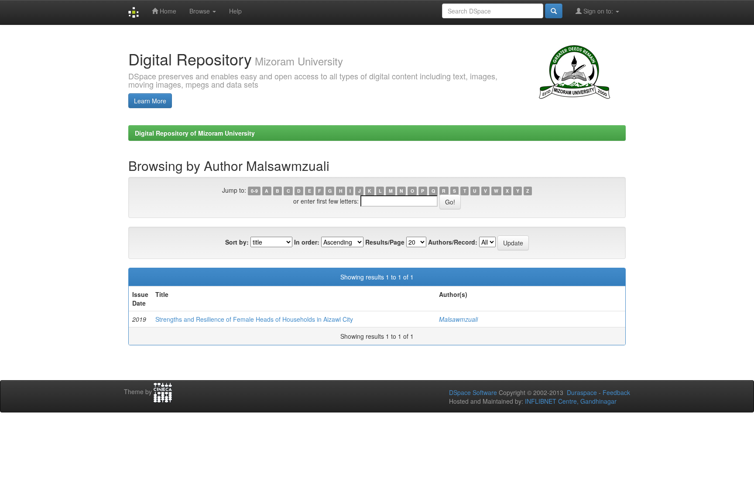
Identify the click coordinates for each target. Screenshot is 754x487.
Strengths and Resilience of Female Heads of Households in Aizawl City (254, 319)
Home (167, 11)
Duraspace (582, 392)
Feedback (616, 392)
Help (235, 11)
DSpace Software (473, 392)
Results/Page (384, 242)
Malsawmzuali (458, 319)
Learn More (150, 100)
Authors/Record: (452, 242)
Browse (200, 11)
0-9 (254, 190)
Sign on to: (598, 11)
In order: (306, 242)
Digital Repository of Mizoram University (195, 133)
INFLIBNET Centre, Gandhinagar (570, 401)
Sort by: (237, 242)
